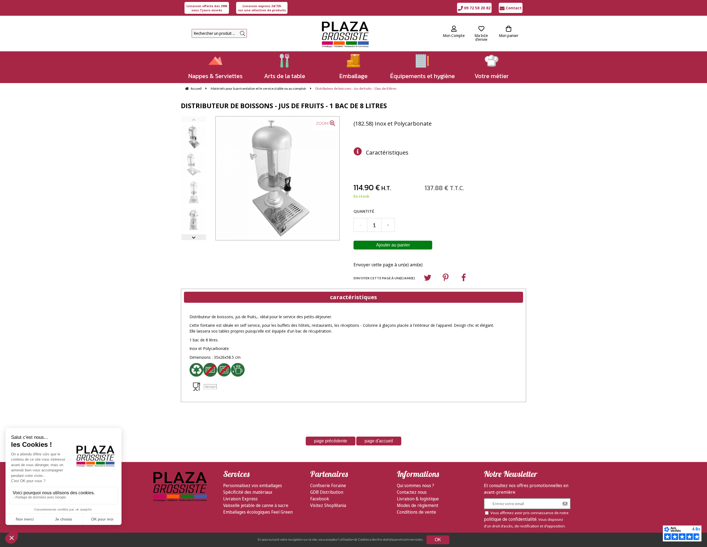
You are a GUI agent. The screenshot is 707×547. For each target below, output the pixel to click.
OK (438, 539)
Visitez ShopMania (328, 505)
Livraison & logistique (418, 499)
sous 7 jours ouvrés (206, 8)
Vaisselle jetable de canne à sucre (255, 505)
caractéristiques (353, 297)
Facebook (319, 499)
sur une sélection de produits (262, 8)
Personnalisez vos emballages (252, 485)
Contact (513, 7)
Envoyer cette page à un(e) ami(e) (388, 265)
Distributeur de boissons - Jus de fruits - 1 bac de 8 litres (284, 105)
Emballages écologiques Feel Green (258, 512)
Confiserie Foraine (328, 485)
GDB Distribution (326, 492)
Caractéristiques (387, 152)
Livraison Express (240, 499)
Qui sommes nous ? (415, 485)
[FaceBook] (463, 279)
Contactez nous (412, 492)
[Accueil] (345, 33)
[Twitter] (427, 279)
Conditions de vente (416, 512)
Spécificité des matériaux (247, 492)
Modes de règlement (417, 505)
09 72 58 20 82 (476, 7)
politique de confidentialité (510, 519)
